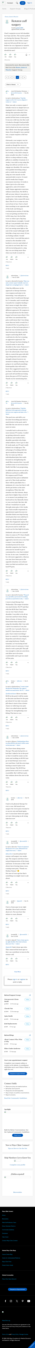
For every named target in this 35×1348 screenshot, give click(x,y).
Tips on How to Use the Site (17, 1148)
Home (4, 9)
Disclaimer (5, 1233)
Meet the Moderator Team (9, 1222)
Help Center (5, 1237)
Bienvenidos (17, 1192)
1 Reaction (7, 60)
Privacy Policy (15, 1334)
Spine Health (8, 1016)
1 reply (7, 268)
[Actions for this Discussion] (29, 54)
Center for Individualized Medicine (11, 1258)
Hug (15, 56)
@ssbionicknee (24, 275)
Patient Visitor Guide (7, 1265)
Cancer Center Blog (7, 1254)
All (30, 995)
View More (17, 972)
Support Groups (15, 9)
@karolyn (20, 798)
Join (22, 3)
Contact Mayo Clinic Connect (10, 1240)
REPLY (7, 265)
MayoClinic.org (6, 1320)
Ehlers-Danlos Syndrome (12, 1048)
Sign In (29, 3)
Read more (17, 1135)
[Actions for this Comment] (27, 257)
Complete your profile (17, 1165)
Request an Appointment (17, 1289)
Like (5, 56)
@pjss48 (19, 901)
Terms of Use (5, 1334)
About (3, 1215)
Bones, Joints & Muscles (11, 16)
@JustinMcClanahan (16, 93)
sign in (15, 979)
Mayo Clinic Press (6, 1261)
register (23, 979)
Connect (10, 3)
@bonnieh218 (23, 841)
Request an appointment (17, 1073)
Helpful (10, 56)
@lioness (19, 681)
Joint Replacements (10, 1024)
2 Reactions (9, 262)
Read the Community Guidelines (15, 1098)
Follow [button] (27, 999)
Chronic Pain (8, 1008)
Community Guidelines (8, 1229)
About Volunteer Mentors (9, 1226)
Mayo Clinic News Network (9, 1279)
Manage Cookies (23, 1334)
